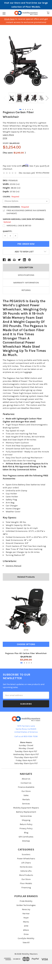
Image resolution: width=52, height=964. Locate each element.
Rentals (26, 799)
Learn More (8, 134)
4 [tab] (27, 109)
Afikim (26, 930)
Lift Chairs (26, 863)
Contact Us (26, 783)
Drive (26, 934)
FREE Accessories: (16, 207)
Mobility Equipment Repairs (26, 808)
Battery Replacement (26, 812)
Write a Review (42, 173)
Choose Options (26, 644)
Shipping (26, 820)
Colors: (11, 197)
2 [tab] (23, 109)
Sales (26, 795)
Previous (5, 98)
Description (26, 267)
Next (47, 98)
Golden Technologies (26, 905)
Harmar (26, 913)
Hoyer (26, 917)
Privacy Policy (25, 828)
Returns (26, 290)
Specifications (26, 275)
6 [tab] (32, 109)
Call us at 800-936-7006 (26, 736)
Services (26, 803)
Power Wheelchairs (26, 858)
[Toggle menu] (4, 13)
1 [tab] (20, 109)
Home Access (26, 867)
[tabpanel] (11, 98)
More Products (26, 875)
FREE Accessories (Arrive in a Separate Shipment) (26, 212)
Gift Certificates (26, 837)
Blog (26, 832)
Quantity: (7, 231)
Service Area (26, 816)
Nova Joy (26, 909)
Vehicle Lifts (26, 871)
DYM (26, 926)
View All (26, 942)
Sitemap (26, 841)
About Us (26, 779)
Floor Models (26, 883)
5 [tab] (30, 109)
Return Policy (26, 824)
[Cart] (48, 13)
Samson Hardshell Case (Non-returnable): (23, 220)
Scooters (26, 854)
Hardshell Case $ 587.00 (18, 225)
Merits (26, 922)
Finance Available (26, 787)
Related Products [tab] (26, 577)
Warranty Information (26, 282)
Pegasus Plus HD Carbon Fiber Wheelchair (26, 653)
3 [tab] (25, 109)
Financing (26, 887)
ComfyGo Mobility (26, 938)
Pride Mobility (26, 901)
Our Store (26, 791)
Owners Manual (13, 565)
